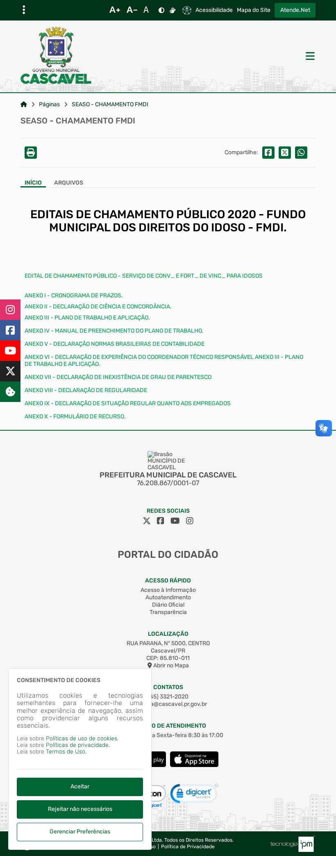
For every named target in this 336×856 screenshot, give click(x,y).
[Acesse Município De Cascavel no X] (147, 521)
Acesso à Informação (168, 590)
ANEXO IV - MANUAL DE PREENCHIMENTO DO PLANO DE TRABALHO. (114, 330)
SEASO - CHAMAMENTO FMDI (110, 104)
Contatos (168, 687)
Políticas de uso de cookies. (82, 738)
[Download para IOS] (194, 765)
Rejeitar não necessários (80, 809)
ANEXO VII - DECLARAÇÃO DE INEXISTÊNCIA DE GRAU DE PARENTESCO (118, 377)
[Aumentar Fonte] (114, 10)
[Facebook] (10, 330)
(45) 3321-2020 (168, 696)
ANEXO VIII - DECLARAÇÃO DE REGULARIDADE (86, 390)
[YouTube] (10, 350)
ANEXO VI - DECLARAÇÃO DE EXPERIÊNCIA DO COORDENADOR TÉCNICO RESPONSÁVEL (140, 357)
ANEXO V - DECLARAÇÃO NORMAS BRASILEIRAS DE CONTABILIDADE (114, 343)
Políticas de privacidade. (78, 745)
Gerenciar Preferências (80, 831)
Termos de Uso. (66, 751)
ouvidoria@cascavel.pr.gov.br (168, 704)
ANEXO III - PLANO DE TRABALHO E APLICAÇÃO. (87, 317)
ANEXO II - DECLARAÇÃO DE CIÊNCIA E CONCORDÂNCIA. (98, 306)
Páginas (49, 104)
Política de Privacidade (188, 846)
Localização (168, 633)
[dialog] (80, 759)
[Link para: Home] (23, 104)
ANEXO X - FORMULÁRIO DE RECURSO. (75, 416)
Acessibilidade (214, 10)
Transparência (168, 612)
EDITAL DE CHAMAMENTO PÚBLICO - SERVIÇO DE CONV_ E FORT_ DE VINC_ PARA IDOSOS (144, 275)
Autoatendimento (168, 597)
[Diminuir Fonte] (132, 10)
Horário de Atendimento (168, 725)
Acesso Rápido (168, 580)
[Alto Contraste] (161, 10)
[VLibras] (172, 10)
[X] (10, 371)
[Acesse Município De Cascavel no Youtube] (175, 521)
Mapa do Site (253, 10)
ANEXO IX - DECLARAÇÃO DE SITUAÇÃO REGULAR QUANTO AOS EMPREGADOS (128, 403)
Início (33, 183)
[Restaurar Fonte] (148, 10)
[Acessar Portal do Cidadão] (56, 56)
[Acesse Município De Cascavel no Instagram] (189, 521)
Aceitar (79, 786)
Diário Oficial (168, 604)
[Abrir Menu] (309, 56)
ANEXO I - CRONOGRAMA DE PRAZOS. (74, 295)
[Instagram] (10, 309)
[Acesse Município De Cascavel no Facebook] (160, 521)
